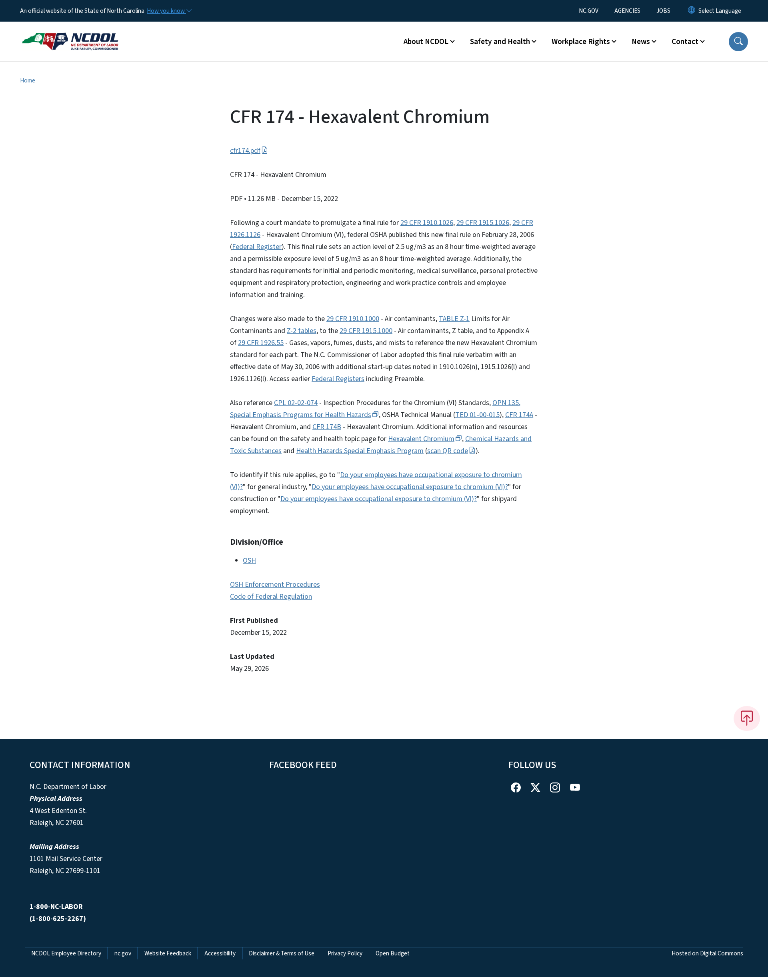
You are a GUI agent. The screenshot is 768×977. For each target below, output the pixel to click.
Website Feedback (167, 953)
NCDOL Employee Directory (66, 953)
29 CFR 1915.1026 (482, 223)
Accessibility (220, 953)
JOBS (663, 10)
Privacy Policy (345, 953)
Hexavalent (421, 439)
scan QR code (447, 451)
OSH (249, 561)
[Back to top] (747, 718)
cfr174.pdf (245, 151)
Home (27, 80)
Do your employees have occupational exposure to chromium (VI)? (410, 487)
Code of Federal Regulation (271, 597)
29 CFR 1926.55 (261, 343)
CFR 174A (519, 415)
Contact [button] (685, 41)
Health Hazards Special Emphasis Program (360, 451)
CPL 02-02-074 (296, 403)
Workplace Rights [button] (581, 41)
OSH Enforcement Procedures (275, 585)
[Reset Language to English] (691, 11)
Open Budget (393, 953)
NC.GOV (588, 10)
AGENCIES (627, 10)
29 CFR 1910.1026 (426, 223)
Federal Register (257, 247)
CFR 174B (326, 427)
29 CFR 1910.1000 (352, 319)
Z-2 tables (301, 331)
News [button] (641, 41)
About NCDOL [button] (426, 41)
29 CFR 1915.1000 (366, 331)
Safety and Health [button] (500, 41)
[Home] (70, 32)
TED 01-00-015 (477, 415)
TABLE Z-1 (454, 319)
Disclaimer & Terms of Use (281, 953)
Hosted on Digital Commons (707, 953)
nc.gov (122, 953)
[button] (738, 41)
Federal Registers (338, 379)
